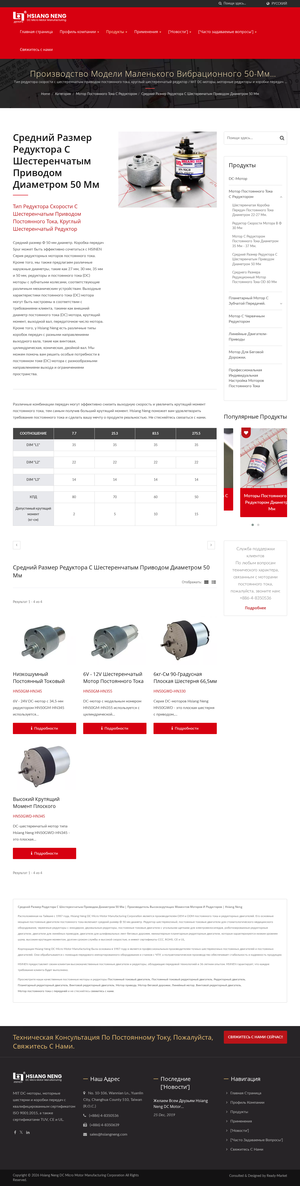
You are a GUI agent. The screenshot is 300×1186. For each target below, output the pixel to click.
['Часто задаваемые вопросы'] (226, 31)
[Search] (282, 138)
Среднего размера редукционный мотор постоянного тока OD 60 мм (254, 277)
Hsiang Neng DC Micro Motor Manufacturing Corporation (82, 1175)
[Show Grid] (206, 582)
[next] (211, 545)
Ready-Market (277, 1176)
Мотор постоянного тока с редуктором (106, 94)
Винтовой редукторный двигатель (91, 985)
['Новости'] (178, 31)
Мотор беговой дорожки (154, 985)
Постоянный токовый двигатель (129, 979)
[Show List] (214, 582)
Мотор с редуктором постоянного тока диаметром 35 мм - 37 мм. (255, 241)
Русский (279, 3)
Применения (146, 31)
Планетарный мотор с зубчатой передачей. (249, 300)
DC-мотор (238, 179)
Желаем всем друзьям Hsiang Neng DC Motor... (181, 1103)
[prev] (16, 545)
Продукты (115, 31)
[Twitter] (21, 1132)
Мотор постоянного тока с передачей (42, 991)
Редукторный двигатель (229, 979)
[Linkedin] (28, 1132)
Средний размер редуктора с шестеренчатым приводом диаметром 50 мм (200, 94)
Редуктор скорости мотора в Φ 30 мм (257, 226)
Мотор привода (126, 985)
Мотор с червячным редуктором (247, 318)
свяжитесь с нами (102, 991)
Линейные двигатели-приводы (248, 336)
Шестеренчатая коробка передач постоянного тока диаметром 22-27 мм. (253, 210)
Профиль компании (78, 31)
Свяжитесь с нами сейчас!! (255, 1037)
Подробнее (255, 607)
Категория (63, 94)
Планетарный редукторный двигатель (43, 985)
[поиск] (220, 3)
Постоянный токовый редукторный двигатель (182, 979)
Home (45, 94)
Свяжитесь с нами (36, 49)
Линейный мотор (183, 985)
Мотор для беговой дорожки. (246, 354)
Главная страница (36, 31)
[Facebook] (15, 1132)
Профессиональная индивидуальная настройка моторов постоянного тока (246, 378)
